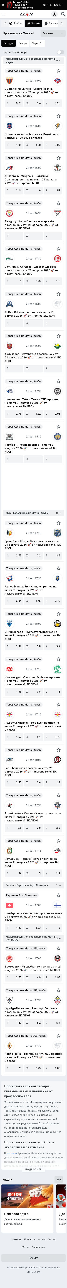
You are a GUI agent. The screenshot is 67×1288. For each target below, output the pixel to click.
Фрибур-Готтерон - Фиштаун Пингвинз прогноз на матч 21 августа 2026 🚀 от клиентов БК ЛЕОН (31, 1012)
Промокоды (38, 1247)
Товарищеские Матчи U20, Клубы (26, 948)
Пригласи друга (16, 1214)
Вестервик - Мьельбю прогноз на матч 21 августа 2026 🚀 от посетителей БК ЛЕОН (33, 968)
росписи (12, 1153)
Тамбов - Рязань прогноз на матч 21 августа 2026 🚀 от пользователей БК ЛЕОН (31, 448)
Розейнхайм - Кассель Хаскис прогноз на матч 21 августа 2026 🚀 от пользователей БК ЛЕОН (33, 817)
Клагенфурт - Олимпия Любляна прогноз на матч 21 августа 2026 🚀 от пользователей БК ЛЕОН (32, 681)
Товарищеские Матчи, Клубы (23, 70)
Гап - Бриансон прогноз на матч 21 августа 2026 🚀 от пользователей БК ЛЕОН (31, 771)
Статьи (51, 1239)
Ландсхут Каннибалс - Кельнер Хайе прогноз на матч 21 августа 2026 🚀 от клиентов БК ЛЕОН (31, 225)
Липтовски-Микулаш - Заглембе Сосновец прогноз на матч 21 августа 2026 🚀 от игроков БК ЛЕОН (31, 179)
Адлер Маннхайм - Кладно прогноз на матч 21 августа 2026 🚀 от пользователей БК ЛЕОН (31, 590)
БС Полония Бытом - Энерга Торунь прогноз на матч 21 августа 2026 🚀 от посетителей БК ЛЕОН (31, 92)
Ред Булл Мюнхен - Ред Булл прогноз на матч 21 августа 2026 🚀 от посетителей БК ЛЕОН (33, 726)
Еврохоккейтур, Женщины (21, 895)
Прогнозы (29, 1239)
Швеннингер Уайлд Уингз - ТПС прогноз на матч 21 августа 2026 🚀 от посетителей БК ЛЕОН (31, 403)
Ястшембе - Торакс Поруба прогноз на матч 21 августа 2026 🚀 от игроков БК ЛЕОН (31, 862)
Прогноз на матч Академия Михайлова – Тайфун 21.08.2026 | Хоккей (33, 136)
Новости (16, 1239)
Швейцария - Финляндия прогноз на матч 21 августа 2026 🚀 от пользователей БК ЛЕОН (33, 917)
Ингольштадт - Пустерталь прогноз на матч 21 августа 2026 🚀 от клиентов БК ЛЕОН (32, 635)
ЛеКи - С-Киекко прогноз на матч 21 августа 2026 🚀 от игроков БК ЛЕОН (30, 314)
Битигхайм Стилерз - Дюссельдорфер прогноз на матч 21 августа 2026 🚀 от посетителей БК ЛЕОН (31, 270)
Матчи (25, 1247)
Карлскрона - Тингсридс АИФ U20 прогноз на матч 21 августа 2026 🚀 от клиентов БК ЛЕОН (33, 1057)
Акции (41, 1239)
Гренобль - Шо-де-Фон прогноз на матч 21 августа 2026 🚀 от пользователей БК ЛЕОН (33, 545)
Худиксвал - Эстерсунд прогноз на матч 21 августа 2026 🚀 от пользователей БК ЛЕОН (33, 357)
